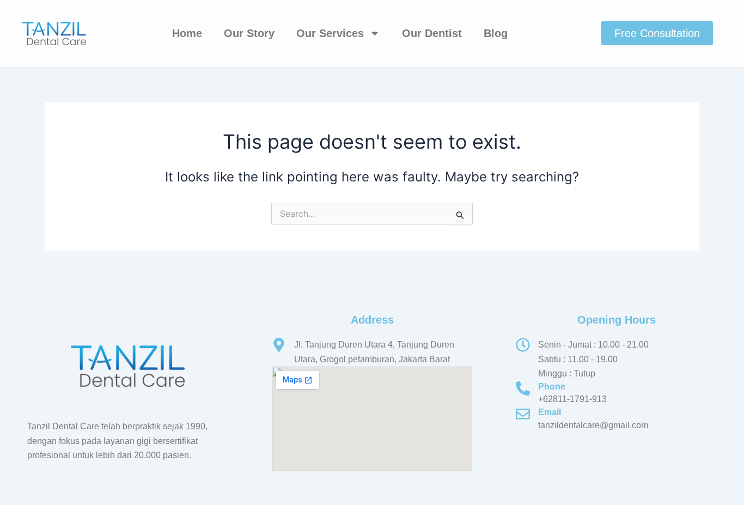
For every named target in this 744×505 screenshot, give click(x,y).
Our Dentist (432, 33)
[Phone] (523, 388)
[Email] (523, 414)
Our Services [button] (330, 33)
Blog (496, 33)
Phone (551, 386)
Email (549, 412)
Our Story (249, 33)
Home (187, 33)
